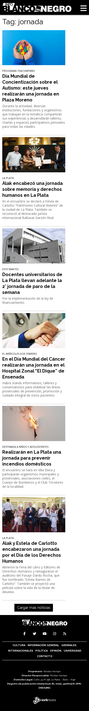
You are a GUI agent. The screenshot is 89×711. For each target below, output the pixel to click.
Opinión (55, 650)
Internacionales (20, 650)
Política (41, 650)
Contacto (44, 656)
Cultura (19, 645)
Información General (43, 645)
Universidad (72, 650)
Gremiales (68, 645)
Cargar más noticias (33, 607)
